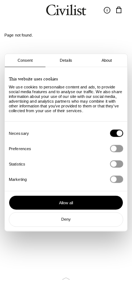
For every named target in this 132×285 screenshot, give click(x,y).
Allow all (66, 202)
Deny (66, 219)
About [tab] (107, 60)
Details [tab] (66, 60)
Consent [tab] (25, 60)
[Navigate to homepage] (66, 11)
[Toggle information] (107, 10)
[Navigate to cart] (118, 10)
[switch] (116, 148)
